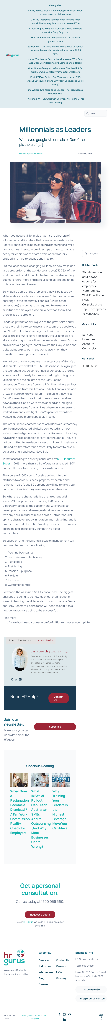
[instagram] (64, 1014)
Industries (88, 339)
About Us (88, 344)
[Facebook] (83, 366)
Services (87, 334)
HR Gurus (28, 921)
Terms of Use (40, 1015)
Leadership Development (31, 153)
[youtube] (69, 1014)
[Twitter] (11, 679)
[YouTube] (87, 366)
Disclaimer (34, 1018)
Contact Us (89, 348)
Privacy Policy (27, 1015)
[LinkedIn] (96, 366)
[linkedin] (64, 1019)
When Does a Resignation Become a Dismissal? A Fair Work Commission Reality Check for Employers (20, 812)
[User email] (20, 679)
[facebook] (59, 1014)
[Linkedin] (15, 679)
